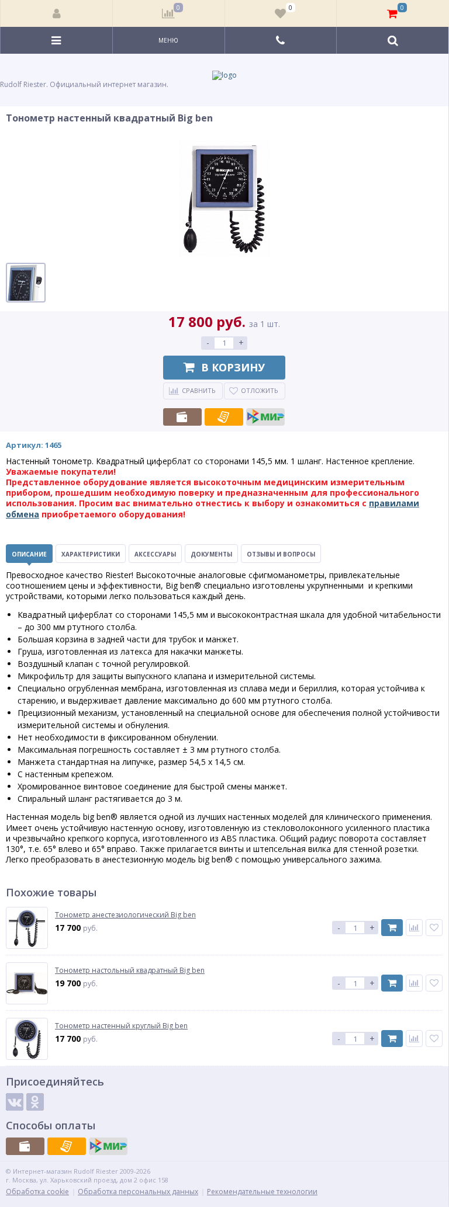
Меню (168, 40)
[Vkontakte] (14, 1102)
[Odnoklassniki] (35, 1102)
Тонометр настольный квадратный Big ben (130, 970)
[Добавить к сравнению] (414, 927)
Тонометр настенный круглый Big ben (121, 1026)
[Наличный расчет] (182, 417)
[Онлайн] (265, 417)
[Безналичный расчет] (224, 417)
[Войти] (57, 13)
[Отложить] (434, 927)
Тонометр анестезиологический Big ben (125, 915)
